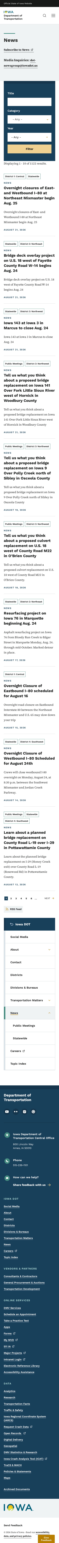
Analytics (9, 1391)
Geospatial (10, 1445)
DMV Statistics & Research (20, 1452)
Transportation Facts (17, 1403)
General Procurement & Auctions (24, 1282)
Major (13, 1352)
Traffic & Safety (13, 1410)
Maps (7, 1477)
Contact (9, 1219)
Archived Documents (17, 1489)
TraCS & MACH (13, 1465)
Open (13, 1433)
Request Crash (16, 1426)
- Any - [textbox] (17, 119)
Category (14, 110)
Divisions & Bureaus (16, 1231)
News (7, 1244)
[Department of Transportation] (12, 12)
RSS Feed (16, 909)
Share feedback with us (29, 1184)
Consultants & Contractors (20, 1276)
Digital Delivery (13, 1439)
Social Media (12, 1206)
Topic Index (11, 1257)
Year (10, 128)
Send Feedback (13, 1525)
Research (9, 1397)
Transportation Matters (18, 1238)
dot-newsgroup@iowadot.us (21, 63)
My (9, 1339)
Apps (7, 1326)
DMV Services (12, 1307)
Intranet (13, 1359)
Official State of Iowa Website (18, 3)
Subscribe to (16, 50)
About (7, 1212)
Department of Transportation (13, 17)
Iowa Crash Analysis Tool (23, 1458)
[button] (46, 1539)
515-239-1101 (20, 1165)
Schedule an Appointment (20, 1314)
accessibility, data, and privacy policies (27, 1534)
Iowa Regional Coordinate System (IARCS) (25, 1418)
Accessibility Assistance (19, 1372)
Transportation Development (22, 1288)
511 (7, 1346)
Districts (9, 1225)
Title (11, 93)
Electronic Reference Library (22, 1365)
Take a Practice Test (16, 1320)
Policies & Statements (17, 1471)
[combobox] (29, 119)
